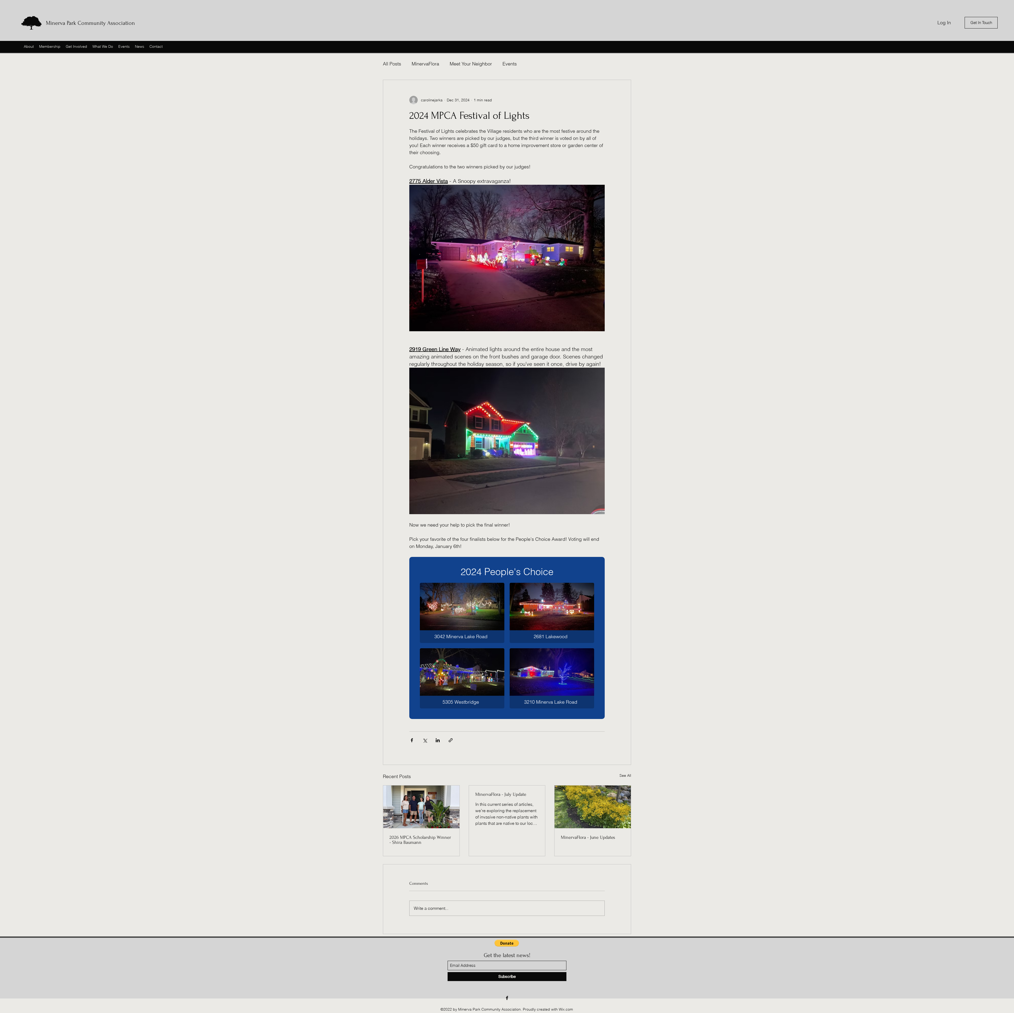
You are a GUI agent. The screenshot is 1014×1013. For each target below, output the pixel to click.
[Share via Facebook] (411, 740)
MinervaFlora (425, 64)
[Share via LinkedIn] (437, 740)
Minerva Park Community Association (90, 23)
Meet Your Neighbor (471, 64)
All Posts (392, 64)
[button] (462, 613)
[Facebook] (507, 998)
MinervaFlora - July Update (500, 794)
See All (625, 775)
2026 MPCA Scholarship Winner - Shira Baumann (420, 840)
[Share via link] (450, 740)
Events (510, 64)
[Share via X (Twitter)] (424, 740)
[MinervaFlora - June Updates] (593, 806)
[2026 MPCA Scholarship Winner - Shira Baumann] (421, 806)
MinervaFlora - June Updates (588, 837)
